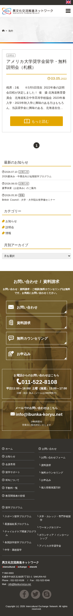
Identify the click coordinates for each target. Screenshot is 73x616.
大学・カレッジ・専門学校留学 (55, 518)
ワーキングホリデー (50, 527)
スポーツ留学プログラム (18, 516)
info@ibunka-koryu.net (39, 414)
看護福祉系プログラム (17, 523)
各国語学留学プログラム (18, 542)
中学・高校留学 (13, 549)
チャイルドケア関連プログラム (20, 533)
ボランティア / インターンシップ (54, 536)
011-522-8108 (39, 381)
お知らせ (11, 221)
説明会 (11, 55)
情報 (8, 232)
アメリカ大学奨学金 (50, 545)
